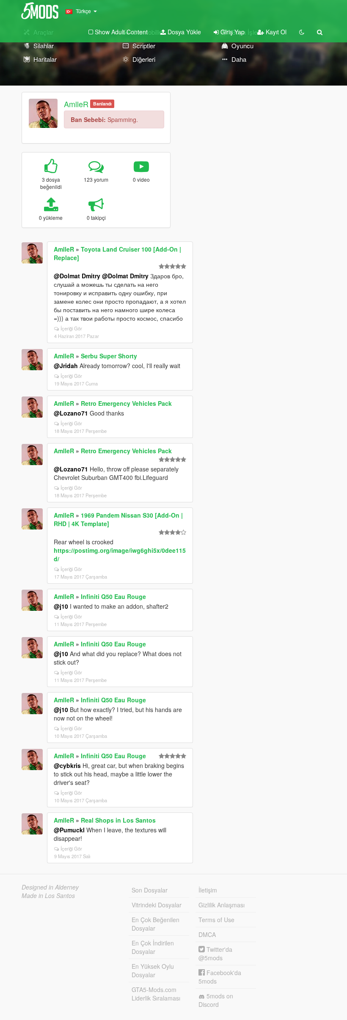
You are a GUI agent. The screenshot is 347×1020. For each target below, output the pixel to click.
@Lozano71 (71, 413)
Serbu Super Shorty (109, 356)
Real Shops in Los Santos (118, 820)
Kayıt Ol (275, 32)
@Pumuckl (69, 830)
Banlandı (102, 103)
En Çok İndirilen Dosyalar (153, 947)
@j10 (61, 606)
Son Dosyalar (150, 890)
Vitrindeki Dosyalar (157, 905)
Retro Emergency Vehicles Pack (126, 403)
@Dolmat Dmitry (77, 276)
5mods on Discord (215, 1000)
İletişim (207, 890)
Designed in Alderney (50, 887)
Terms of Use (216, 919)
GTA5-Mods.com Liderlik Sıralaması (156, 993)
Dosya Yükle (183, 32)
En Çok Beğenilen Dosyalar (155, 923)
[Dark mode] (302, 31)
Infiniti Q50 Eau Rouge (113, 596)
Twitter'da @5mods (215, 953)
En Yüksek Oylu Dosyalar (153, 970)
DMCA (207, 934)
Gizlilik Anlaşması (221, 905)
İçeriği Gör (71, 328)
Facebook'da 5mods (219, 976)
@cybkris (67, 765)
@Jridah (66, 365)
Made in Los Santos (48, 895)
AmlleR (76, 103)
